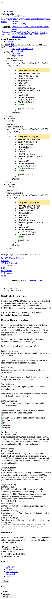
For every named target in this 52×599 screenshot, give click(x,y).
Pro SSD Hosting (25, 19)
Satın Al (9, 116)
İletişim (9, 576)
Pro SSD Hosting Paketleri (12, 258)
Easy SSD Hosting (9, 19)
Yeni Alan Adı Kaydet (11, 32)
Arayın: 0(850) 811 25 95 (22, 48)
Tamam (12, 597)
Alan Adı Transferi (29, 32)
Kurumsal (10, 574)
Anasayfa (10, 11)
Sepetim (9, 41)
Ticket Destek (17, 51)
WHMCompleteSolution (31, 280)
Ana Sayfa (10, 567)
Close (4, 597)
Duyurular (16, 53)
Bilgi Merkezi (17, 56)
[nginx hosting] (21, 104)
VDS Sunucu (39, 19)
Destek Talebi (12, 46)
